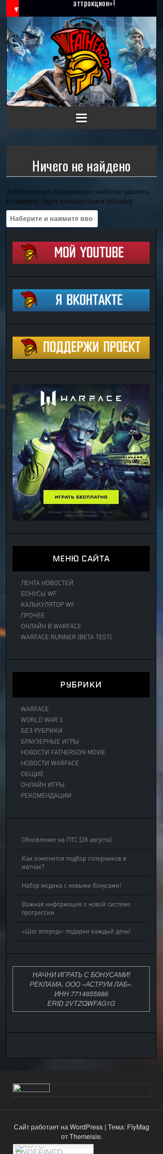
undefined (39, 1151)
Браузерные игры (50, 741)
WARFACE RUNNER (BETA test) (66, 637)
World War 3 (42, 720)
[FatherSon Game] (81, 60)
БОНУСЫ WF (39, 594)
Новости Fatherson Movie (63, 752)
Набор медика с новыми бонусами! (72, 885)
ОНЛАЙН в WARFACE (51, 626)
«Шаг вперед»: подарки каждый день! (76, 931)
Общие (32, 774)
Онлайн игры (43, 785)
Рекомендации (46, 795)
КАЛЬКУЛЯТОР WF (48, 604)
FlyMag (138, 1127)
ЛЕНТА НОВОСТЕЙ (47, 583)
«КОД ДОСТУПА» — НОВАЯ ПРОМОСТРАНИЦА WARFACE (94, 12)
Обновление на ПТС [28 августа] (67, 840)
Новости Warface (50, 763)
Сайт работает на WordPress (59, 1127)
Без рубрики (42, 731)
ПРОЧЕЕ (33, 615)
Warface (35, 709)
